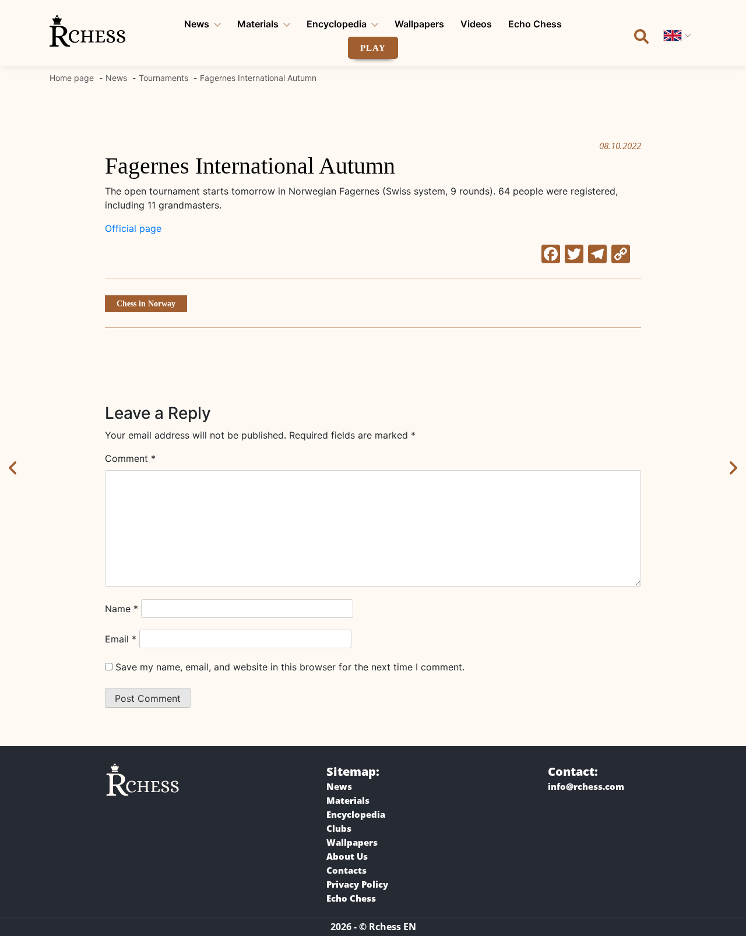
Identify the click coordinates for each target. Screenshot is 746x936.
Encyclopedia (337, 24)
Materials (258, 24)
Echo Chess (535, 24)
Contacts (346, 870)
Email (120, 639)
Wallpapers (419, 24)
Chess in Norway (146, 303)
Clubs (338, 828)
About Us (347, 856)
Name (121, 608)
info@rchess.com (586, 786)
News (196, 24)
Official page (133, 228)
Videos (476, 24)
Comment (130, 458)
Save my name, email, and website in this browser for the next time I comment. (290, 667)
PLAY (373, 47)
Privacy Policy (357, 884)
